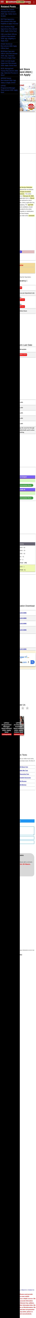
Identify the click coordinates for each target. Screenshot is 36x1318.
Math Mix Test (24, 770)
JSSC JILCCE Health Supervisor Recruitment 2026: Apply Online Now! (9, 63)
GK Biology (23, 784)
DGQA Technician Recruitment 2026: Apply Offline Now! (9, 46)
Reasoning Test (24, 774)
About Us (24, 1290)
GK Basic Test (24, 767)
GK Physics (23, 781)
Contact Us (31, 1290)
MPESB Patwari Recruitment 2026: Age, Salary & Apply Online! (8, 80)
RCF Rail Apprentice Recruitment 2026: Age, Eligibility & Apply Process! (9, 21)
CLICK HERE (22, 613)
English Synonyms (25, 777)
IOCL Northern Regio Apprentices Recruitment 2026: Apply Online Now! (9, 29)
